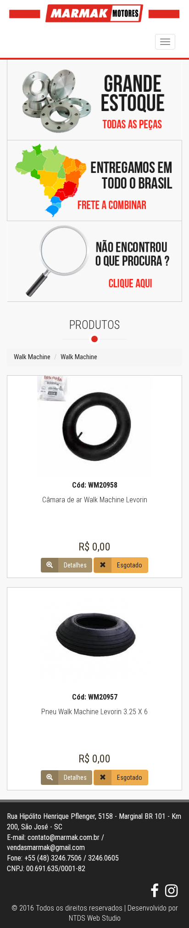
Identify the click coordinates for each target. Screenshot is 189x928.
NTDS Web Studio (95, 918)
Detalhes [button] (75, 565)
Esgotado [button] (129, 565)
